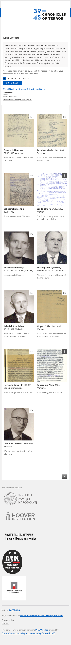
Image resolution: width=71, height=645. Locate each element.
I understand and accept (18, 78)
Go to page (12, 83)
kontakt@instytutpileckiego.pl (17, 99)
